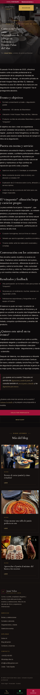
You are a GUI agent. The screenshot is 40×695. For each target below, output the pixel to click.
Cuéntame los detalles (6, 402)
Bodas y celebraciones (8, 617)
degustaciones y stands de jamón (21, 380)
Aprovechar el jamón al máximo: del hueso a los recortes (18, 567)
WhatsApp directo (7, 659)
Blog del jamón (6, 642)
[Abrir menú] (37, 8)
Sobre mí (4, 638)
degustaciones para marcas (10, 386)
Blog (10, 20)
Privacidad (12, 683)
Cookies (18, 683)
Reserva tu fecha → (27, 1)
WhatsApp (20, 419)
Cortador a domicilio (7, 621)
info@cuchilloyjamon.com (9, 663)
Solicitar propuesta (20, 412)
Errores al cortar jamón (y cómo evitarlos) (17, 476)
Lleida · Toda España (8, 667)
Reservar (26, 8)
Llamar (6, 693)
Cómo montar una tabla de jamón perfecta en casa (17, 522)
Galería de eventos (7, 628)
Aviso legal (4, 683)
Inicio (3, 20)
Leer (6, 483)
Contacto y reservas (8, 646)
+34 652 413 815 (6, 656)
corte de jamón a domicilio (25, 383)
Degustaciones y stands (9, 625)
